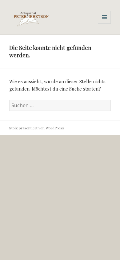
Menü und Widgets (104, 23)
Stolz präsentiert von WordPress (36, 127)
